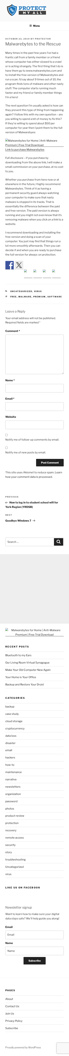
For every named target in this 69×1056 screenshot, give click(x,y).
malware (25, 296)
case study (12, 714)
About (9, 999)
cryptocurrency (15, 728)
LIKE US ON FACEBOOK (22, 887)
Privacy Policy (13, 1021)
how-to (9, 764)
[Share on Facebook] (9, 265)
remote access (14, 837)
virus (38, 291)
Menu (36, 25)
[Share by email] (56, 273)
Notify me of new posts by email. (25, 452)
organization (13, 794)
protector (43, 39)
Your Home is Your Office (20, 677)
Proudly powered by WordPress (23, 1047)
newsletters (13, 786)
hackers (10, 757)
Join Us (9, 1013)
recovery (10, 830)
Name (10, 380)
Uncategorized (21, 291)
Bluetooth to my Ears (18, 655)
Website (10, 416)
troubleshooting (15, 859)
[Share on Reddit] (28, 273)
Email (9, 398)
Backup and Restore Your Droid (24, 684)
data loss (10, 735)
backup (9, 706)
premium (39, 296)
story (8, 852)
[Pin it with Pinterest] (37, 273)
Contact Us (12, 1006)
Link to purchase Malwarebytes (24, 149)
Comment (12, 331)
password (11, 801)
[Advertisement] (34, 589)
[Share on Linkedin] (47, 273)
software (54, 296)
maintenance (13, 772)
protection (12, 823)
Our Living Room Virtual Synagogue (27, 662)
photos (9, 808)
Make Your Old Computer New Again (28, 670)
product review (14, 815)
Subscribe (34, 960)
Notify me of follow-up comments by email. (32, 439)
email (8, 750)
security (10, 845)
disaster (10, 743)
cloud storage (13, 721)
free (13, 296)
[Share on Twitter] (19, 265)
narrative (11, 779)
